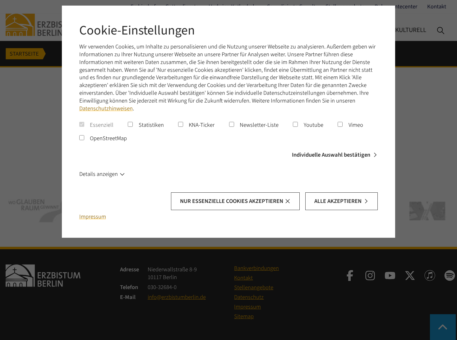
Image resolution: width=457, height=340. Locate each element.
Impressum (92, 217)
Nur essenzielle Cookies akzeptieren (231, 201)
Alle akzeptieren (338, 201)
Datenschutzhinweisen (106, 108)
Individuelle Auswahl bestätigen (331, 155)
